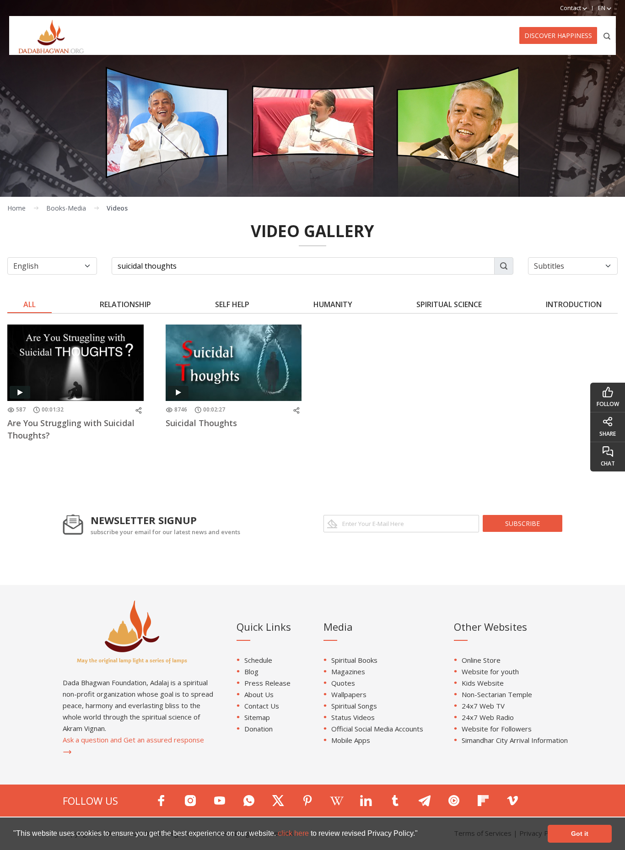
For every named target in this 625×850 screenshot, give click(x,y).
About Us (259, 694)
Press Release (267, 683)
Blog (251, 671)
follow (608, 404)
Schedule (258, 660)
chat (608, 463)
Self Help (232, 304)
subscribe (522, 523)
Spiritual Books (354, 660)
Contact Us (261, 705)
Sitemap (257, 717)
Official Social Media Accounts (377, 728)
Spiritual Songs (354, 705)
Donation (258, 728)
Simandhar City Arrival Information (515, 740)
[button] (421, 834)
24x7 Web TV (483, 705)
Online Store (481, 660)
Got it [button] (579, 833)
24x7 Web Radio (488, 717)
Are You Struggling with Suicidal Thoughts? (71, 429)
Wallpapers (348, 694)
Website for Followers (497, 728)
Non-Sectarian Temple (497, 694)
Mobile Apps (350, 740)
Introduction (574, 304)
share (607, 434)
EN (602, 8)
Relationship (125, 304)
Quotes (343, 683)
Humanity (332, 304)
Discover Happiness (558, 35)
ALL (29, 304)
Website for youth (490, 671)
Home (16, 208)
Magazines (348, 671)
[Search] (607, 35)
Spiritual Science (449, 304)
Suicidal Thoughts (201, 422)
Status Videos (353, 717)
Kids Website (483, 683)
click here (294, 833)
